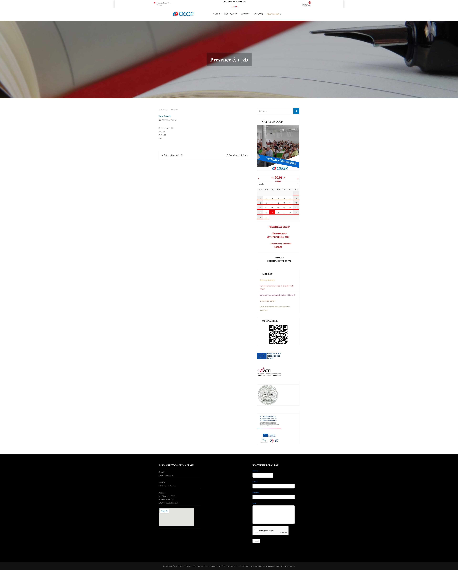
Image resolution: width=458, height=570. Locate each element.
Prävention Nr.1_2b (173, 155)
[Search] (296, 111)
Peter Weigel (163, 110)
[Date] (160, 119)
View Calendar (165, 116)
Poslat (256, 541)
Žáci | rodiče (230, 14)
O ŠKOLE (216, 14)
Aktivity (245, 14)
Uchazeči (258, 14)
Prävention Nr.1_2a (236, 155)
